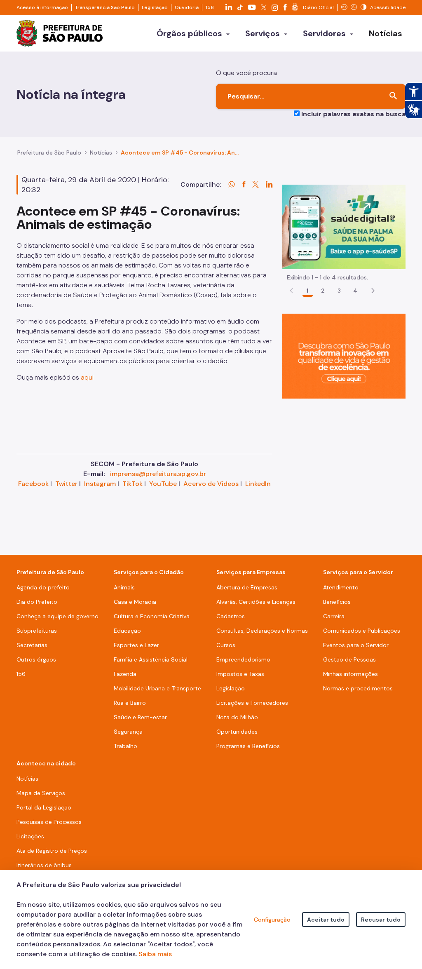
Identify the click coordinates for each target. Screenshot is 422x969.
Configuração (272, 919)
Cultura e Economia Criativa (152, 616)
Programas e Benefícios (248, 746)
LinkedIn (258, 483)
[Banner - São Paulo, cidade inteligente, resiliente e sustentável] (344, 355)
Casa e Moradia (135, 601)
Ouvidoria (187, 7)
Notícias (101, 152)
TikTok (132, 483)
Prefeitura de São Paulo (49, 152)
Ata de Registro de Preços (51, 850)
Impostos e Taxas (240, 674)
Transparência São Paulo (105, 7)
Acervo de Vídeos (211, 483)
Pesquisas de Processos (49, 822)
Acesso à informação (42, 7)
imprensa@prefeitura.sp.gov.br (158, 473)
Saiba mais (155, 954)
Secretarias (31, 645)
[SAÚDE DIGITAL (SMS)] (344, 226)
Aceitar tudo (326, 919)
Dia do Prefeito (36, 601)
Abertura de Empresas (246, 587)
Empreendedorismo (243, 659)
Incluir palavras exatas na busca (353, 114)
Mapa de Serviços (40, 793)
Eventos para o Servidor (356, 645)
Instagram (100, 483)
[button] (373, 290)
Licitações (30, 836)
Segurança (128, 731)
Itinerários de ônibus (44, 865)
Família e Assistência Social (151, 659)
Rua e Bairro (130, 702)
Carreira (334, 616)
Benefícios (337, 601)
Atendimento (341, 587)
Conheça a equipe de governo (57, 616)
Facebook (33, 483)
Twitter (66, 483)
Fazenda (125, 674)
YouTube (163, 483)
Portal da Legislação (43, 807)
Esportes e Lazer (136, 645)
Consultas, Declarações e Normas (262, 630)
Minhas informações (350, 674)
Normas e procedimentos (358, 688)
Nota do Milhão (237, 717)
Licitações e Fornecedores (252, 702)
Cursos (225, 645)
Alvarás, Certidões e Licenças (255, 601)
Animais (124, 587)
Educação (127, 630)
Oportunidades (237, 731)
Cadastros (230, 616)
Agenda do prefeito (43, 587)
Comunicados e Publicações (361, 630)
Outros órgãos (36, 659)
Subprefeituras (36, 630)
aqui (87, 377)
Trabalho (125, 746)
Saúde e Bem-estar (140, 717)
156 (210, 7)
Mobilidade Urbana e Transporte (157, 688)
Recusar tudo (381, 919)
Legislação (155, 7)
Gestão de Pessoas (349, 659)
